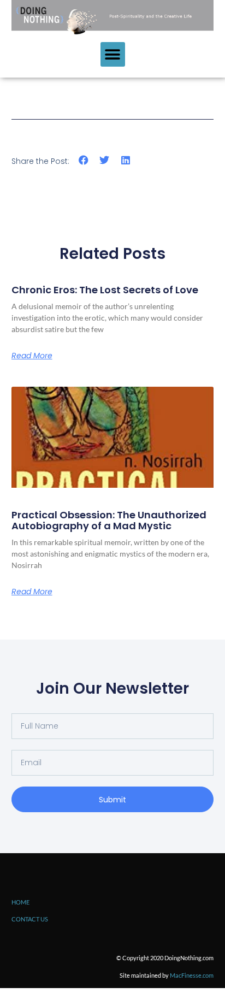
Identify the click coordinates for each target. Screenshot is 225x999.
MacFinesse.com (192, 975)
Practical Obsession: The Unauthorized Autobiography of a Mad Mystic (108, 520)
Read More (31, 355)
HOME (20, 902)
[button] (112, 54)
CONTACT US (29, 919)
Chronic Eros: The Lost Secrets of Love (104, 290)
